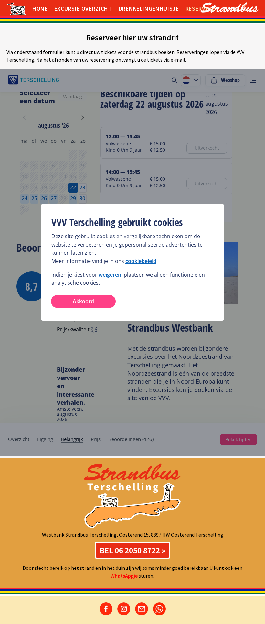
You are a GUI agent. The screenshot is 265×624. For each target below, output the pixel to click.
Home (40, 8)
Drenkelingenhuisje (149, 8)
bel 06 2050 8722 (130, 550)
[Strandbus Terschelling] (220, 8)
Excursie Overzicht (83, 8)
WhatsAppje (124, 575)
